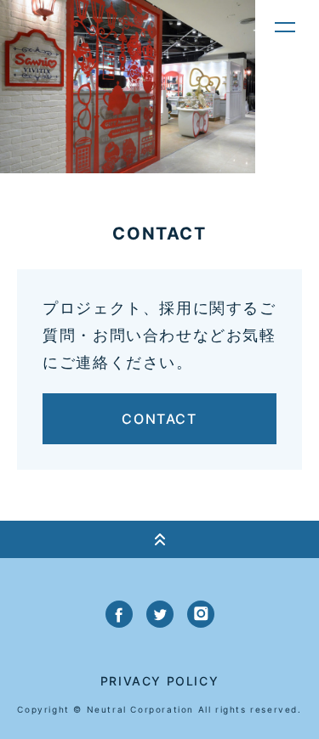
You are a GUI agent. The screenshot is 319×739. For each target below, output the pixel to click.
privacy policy (159, 681)
